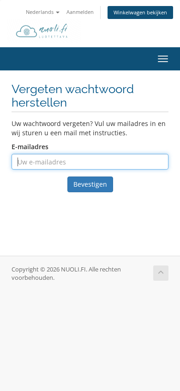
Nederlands (40, 11)
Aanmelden (80, 11)
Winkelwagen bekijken (140, 12)
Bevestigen (90, 184)
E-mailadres (30, 146)
